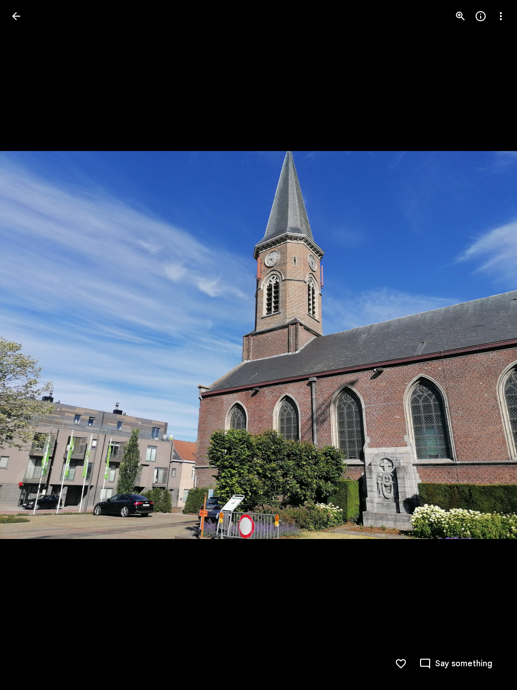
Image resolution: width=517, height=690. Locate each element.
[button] (489, 345)
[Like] (401, 664)
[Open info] (481, 16)
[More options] (501, 16)
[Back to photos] (16, 16)
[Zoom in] (460, 16)
